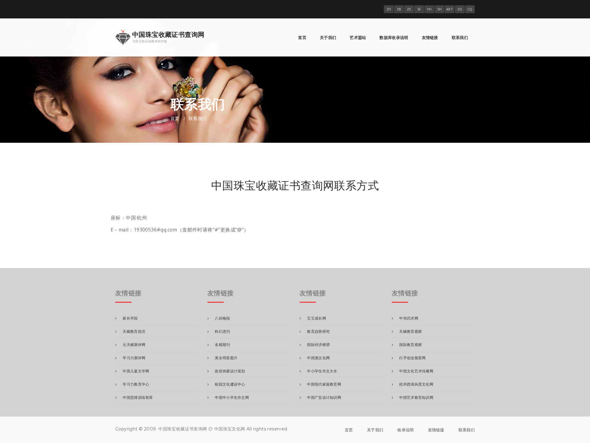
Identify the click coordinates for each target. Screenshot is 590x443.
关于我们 (328, 37)
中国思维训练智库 (138, 397)
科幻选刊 (222, 331)
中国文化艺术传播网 (416, 371)
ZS (409, 9)
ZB (399, 9)
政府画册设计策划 (230, 371)
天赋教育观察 (410, 331)
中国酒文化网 (318, 357)
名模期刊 (222, 344)
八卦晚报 (222, 318)
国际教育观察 (410, 344)
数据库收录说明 (394, 37)
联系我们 (460, 37)
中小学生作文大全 (322, 371)
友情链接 (430, 37)
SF (419, 9)
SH (439, 9)
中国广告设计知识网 (324, 397)
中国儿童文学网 (136, 371)
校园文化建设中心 (230, 384)
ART (449, 9)
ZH (388, 9)
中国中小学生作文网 (232, 397)
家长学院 (130, 318)
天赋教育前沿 (134, 331)
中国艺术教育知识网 (416, 397)
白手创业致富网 (412, 357)
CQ (470, 9)
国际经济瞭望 (318, 344)
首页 (302, 37)
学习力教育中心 (136, 384)
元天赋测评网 (134, 344)
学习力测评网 (134, 357)
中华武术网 (408, 318)
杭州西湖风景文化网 (416, 384)
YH (429, 9)
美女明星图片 (226, 357)
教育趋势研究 (318, 331)
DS (460, 9)
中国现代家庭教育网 (324, 384)
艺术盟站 (358, 37)
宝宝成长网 (316, 318)
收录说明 (405, 430)
